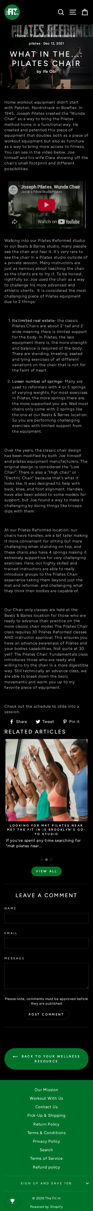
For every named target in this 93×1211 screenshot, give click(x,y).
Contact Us (46, 1106)
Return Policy (46, 1124)
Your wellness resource (52, 35)
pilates (34, 43)
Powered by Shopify (46, 1207)
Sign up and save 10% (46, 1183)
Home (20, 35)
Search (46, 1149)
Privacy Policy (46, 1141)
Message (14, 958)
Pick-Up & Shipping (46, 1115)
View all (46, 871)
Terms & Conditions (46, 1132)
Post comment (46, 1014)
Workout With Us (46, 1098)
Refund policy (46, 1167)
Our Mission (46, 1089)
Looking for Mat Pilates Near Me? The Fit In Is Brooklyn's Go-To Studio (46, 830)
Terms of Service (46, 1158)
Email (11, 933)
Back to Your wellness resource (50, 1059)
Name (10, 908)
